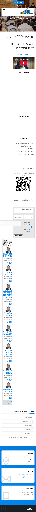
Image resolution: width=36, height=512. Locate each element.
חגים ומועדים (29, 433)
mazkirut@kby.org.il (24, 474)
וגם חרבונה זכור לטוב (7, 255)
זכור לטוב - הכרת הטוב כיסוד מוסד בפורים (7, 294)
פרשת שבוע (29, 429)
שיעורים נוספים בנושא (5, 242)
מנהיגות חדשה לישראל (8, 352)
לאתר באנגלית (18, 2)
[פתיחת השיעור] (7, 262)
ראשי (19, 27)
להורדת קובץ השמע (25, 151)
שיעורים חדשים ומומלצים (25, 421)
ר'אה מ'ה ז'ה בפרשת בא (6, 390)
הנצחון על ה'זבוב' (7, 372)
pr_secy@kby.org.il (24, 477)
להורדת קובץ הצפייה (25, 154)
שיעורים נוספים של (10, 242)
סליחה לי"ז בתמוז (7, 314)
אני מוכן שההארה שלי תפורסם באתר (27, 227)
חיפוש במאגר (29, 417)
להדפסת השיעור (20, 54)
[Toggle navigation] (4, 10)
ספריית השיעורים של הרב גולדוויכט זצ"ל (20, 437)
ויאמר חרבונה (8, 273)
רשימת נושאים (28, 425)
